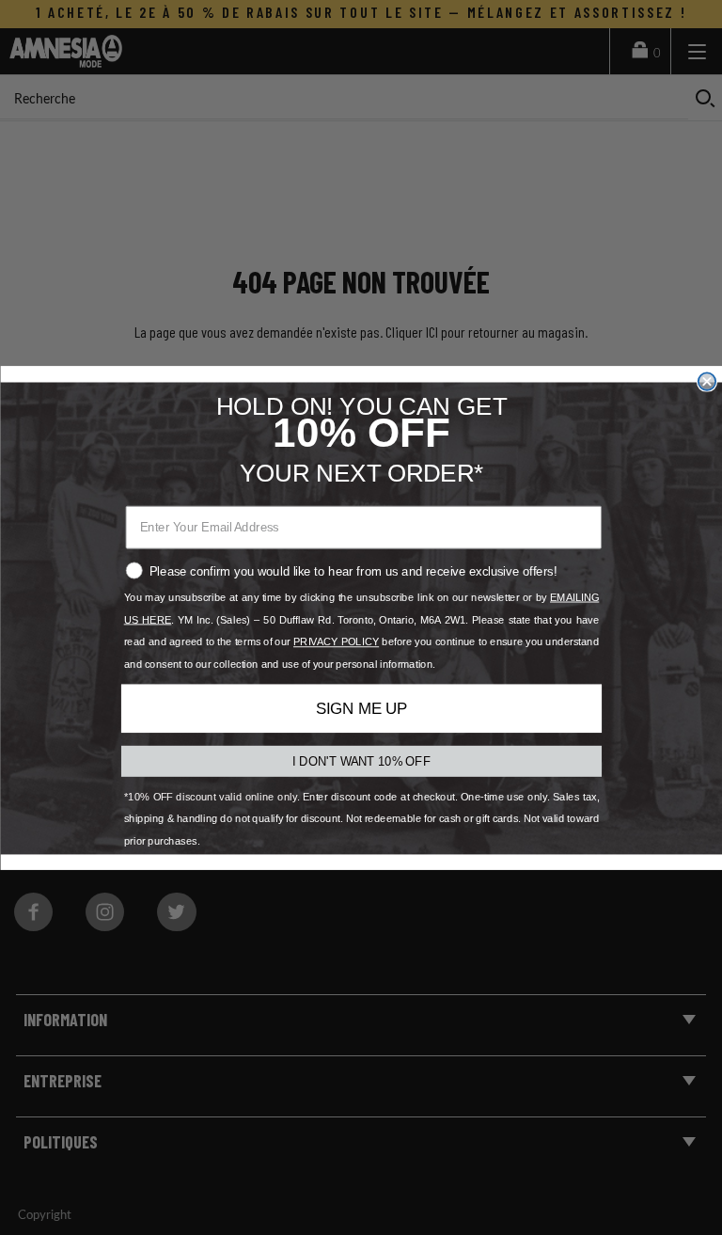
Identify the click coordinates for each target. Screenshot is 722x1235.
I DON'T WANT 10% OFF (361, 760)
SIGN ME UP (360, 708)
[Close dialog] (706, 380)
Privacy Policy (336, 642)
